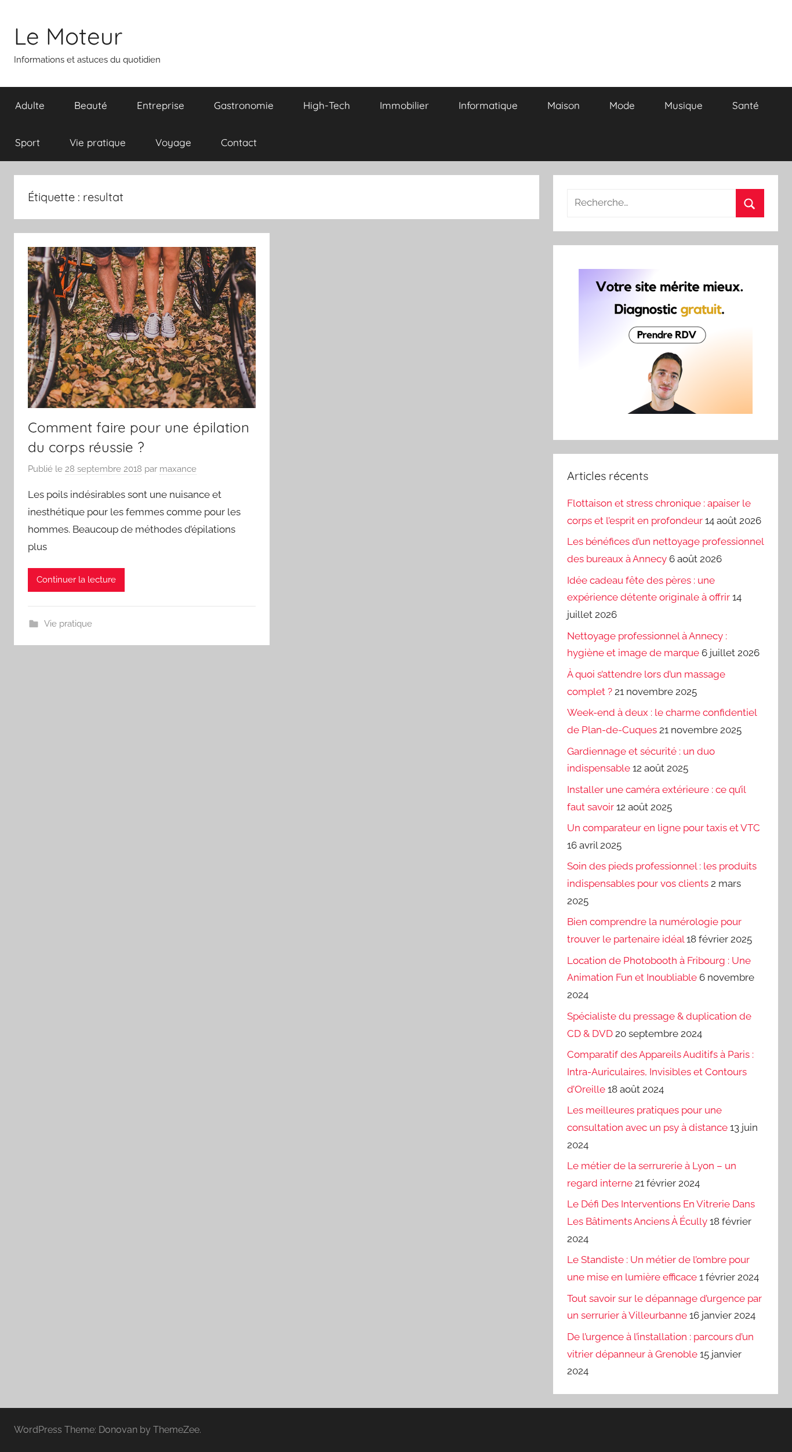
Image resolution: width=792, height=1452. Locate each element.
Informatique (488, 105)
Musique (683, 105)
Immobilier (404, 105)
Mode (622, 105)
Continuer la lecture (76, 579)
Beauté (90, 105)
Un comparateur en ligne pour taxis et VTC (663, 828)
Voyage (173, 142)
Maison (563, 105)
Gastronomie (244, 105)
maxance (178, 469)
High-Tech (326, 105)
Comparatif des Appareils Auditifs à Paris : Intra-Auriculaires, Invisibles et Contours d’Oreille (660, 1072)
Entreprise (160, 105)
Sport (27, 142)
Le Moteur (68, 35)
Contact (239, 142)
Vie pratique (98, 142)
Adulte (30, 105)
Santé (745, 105)
